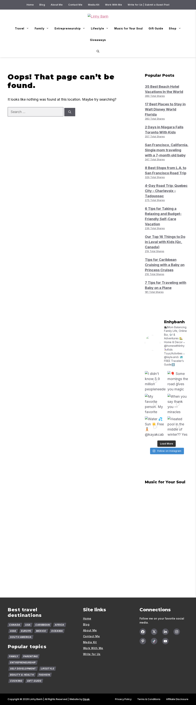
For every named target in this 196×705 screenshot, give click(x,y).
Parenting (30, 656)
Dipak (86, 699)
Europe (26, 630)
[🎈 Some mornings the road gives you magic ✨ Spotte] (177, 381)
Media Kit (93, 4)
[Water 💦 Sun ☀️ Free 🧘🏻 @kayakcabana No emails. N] (155, 426)
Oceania (57, 630)
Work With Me (113, 4)
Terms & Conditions (148, 699)
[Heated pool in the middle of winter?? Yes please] (177, 426)
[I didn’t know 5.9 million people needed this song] (155, 381)
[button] (98, 51)
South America (21, 637)
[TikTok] (154, 641)
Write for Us (91, 654)
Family (39, 28)
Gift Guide (156, 28)
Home (30, 4)
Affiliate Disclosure (177, 699)
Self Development (23, 668)
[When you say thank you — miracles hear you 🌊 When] (177, 404)
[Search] (69, 112)
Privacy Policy (123, 699)
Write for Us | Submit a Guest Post (148, 4)
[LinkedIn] (165, 631)
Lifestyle (97, 28)
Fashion (44, 674)
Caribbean (42, 624)
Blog (42, 4)
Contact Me (75, 4)
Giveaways (98, 40)
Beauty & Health (22, 674)
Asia (13, 630)
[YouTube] (165, 641)
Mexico (41, 630)
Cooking (16, 680)
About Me (57, 4)
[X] (154, 631)
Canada (14, 624)
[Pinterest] (143, 641)
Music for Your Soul (128, 28)
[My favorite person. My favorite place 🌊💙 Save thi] (155, 404)
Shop (172, 28)
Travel (19, 28)
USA (28, 624)
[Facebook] (143, 631)
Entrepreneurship (68, 28)
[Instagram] (176, 631)
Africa (60, 624)
